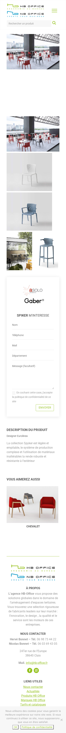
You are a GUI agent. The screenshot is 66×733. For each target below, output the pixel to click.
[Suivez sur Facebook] (29, 670)
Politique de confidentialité (37, 727)
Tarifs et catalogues (33, 704)
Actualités (33, 691)
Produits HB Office (33, 695)
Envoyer (45, 407)
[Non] (61, 720)
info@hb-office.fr (36, 663)
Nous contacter (33, 687)
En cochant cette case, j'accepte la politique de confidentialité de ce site (32, 397)
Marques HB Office (33, 700)
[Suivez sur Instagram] (36, 670)
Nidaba (35, 526)
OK (15, 727)
